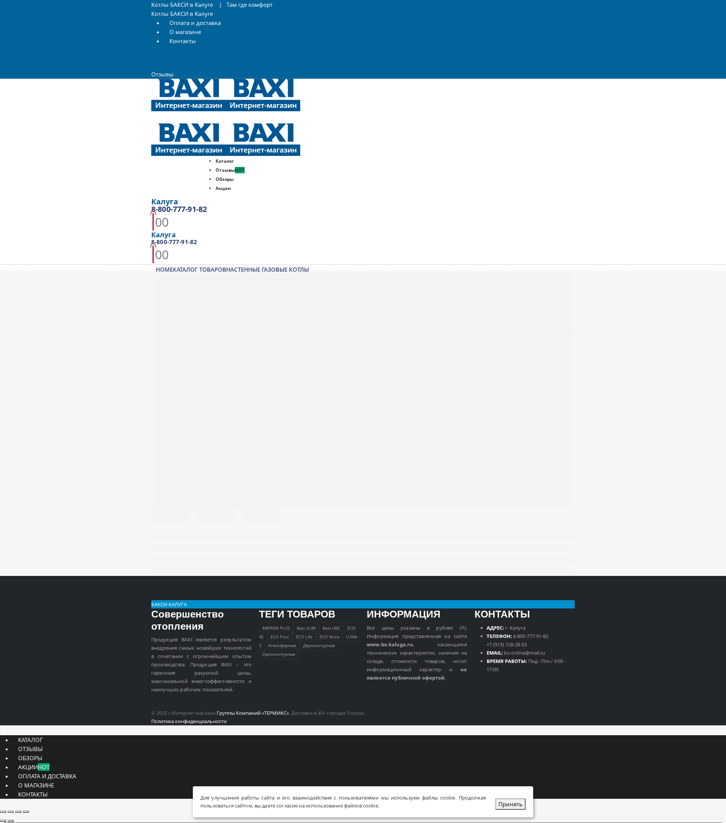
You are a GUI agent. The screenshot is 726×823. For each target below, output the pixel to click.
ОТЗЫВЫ (30, 749)
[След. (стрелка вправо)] (11, 821)
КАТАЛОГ (30, 740)
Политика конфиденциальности (188, 721)
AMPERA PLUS (276, 628)
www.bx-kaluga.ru (390, 644)
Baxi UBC (331, 628)
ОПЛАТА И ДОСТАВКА (47, 776)
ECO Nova (329, 636)
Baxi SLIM (306, 628)
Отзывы (162, 74)
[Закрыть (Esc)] (26, 812)
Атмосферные (282, 645)
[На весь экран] (11, 812)
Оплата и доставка (195, 22)
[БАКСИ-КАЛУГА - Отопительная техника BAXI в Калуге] (225, 94)
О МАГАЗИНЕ (36, 785)
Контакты (182, 41)
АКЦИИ (34, 767)
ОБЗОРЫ (30, 758)
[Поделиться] (18, 812)
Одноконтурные (278, 654)
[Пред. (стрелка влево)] (3, 821)
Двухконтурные (319, 645)
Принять (510, 804)
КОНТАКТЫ (33, 794)
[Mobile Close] (4, 730)
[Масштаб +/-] (3, 812)
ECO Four (279, 636)
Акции (223, 188)
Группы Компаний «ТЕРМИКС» (253, 712)
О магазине (185, 32)
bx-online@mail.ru (524, 652)
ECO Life (304, 636)
